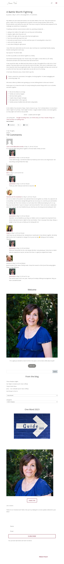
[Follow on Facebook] (7, 516)
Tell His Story (35, 117)
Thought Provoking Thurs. (22, 117)
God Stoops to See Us (12, 391)
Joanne (9, 14)
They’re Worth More (11, 386)
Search (55, 371)
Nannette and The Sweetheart (14, 197)
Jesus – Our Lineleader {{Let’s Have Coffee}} (17, 388)
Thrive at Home (10, 119)
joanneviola (12, 157)
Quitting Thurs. (20, 119)
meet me (32, 500)
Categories (9, 400)
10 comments (33, 14)
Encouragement (25, 14)
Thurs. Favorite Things (46, 117)
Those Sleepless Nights (12, 381)
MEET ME (32, 366)
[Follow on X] (11, 516)
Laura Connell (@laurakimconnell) (14, 146)
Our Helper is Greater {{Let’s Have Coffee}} (17, 384)
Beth (7, 172)
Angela (8, 233)
